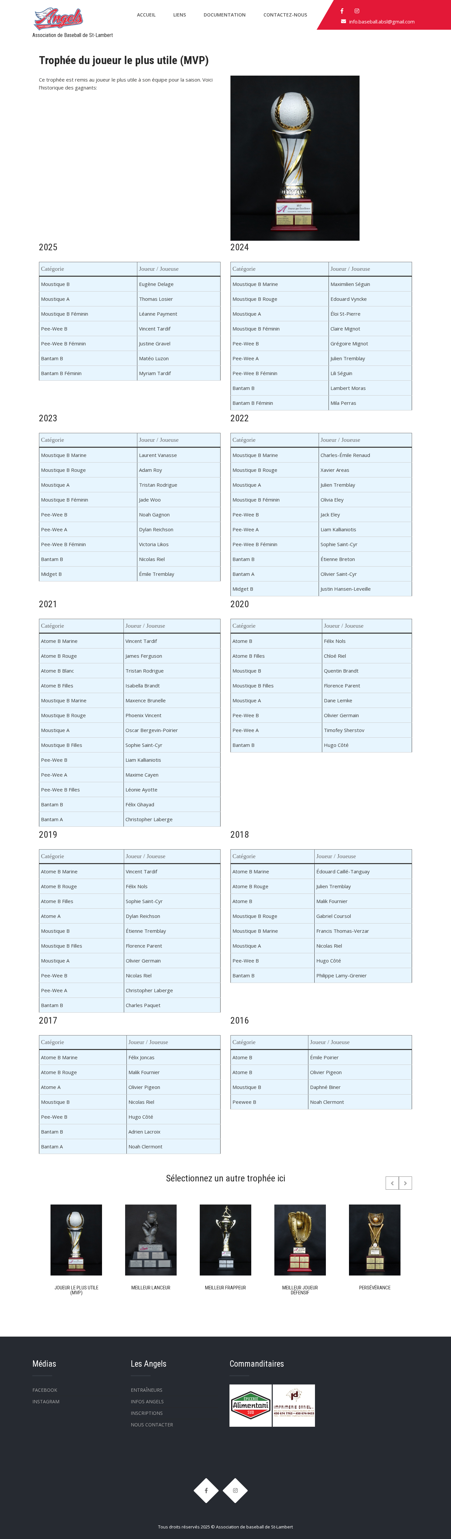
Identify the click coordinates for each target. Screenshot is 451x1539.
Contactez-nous (285, 15)
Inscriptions (147, 1413)
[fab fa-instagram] (357, 10)
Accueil (146, 15)
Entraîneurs (146, 1390)
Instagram (45, 1401)
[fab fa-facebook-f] (342, 10)
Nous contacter (152, 1424)
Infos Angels (147, 1401)
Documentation (225, 15)
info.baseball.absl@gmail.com (382, 21)
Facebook (44, 1390)
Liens (179, 15)
